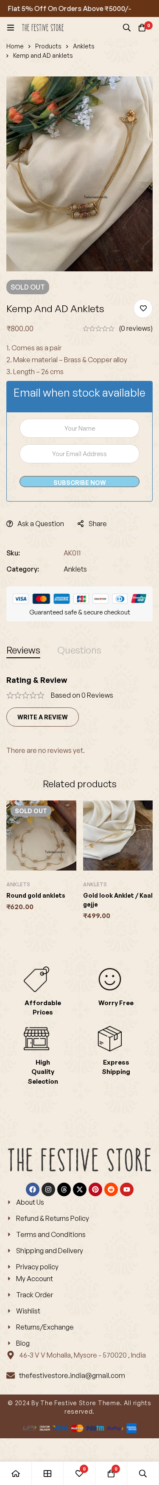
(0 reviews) (136, 328)
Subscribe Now (79, 482)
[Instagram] (48, 1189)
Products (48, 46)
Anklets (84, 46)
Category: (22, 569)
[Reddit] (111, 1189)
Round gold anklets (35, 895)
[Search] (126, 27)
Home (15, 46)
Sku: (13, 553)
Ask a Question (40, 523)
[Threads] (64, 1189)
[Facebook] (32, 1189)
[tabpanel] (79, 715)
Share (98, 523)
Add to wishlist (143, 308)
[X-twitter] (79, 1189)
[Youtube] (127, 1189)
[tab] (23, 649)
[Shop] (48, 1473)
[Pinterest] (95, 1189)
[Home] (16, 1473)
